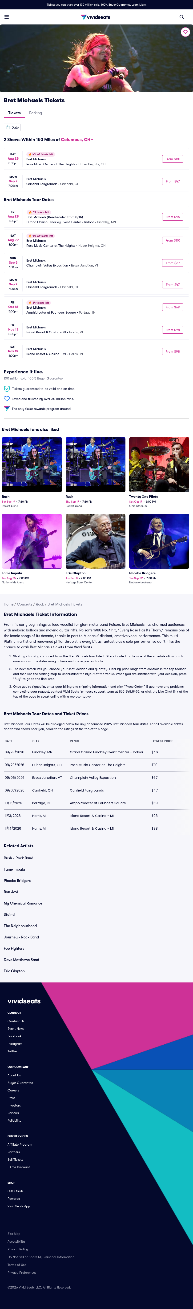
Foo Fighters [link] (14, 948)
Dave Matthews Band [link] (21, 960)
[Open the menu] (6, 17)
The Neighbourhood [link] (20, 926)
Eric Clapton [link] (14, 971)
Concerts (24, 604)
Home (8, 604)
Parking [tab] (35, 113)
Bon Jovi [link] (11, 892)
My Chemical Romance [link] (23, 903)
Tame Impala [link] (14, 869)
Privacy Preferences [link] (22, 1272)
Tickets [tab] (14, 113)
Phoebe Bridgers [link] (17, 881)
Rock (40, 604)
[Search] (182, 17)
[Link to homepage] (96, 17)
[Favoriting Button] (185, 32)
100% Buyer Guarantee (115, 4)
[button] (12, 127)
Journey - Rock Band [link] (21, 937)
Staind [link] (9, 915)
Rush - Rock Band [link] (18, 858)
